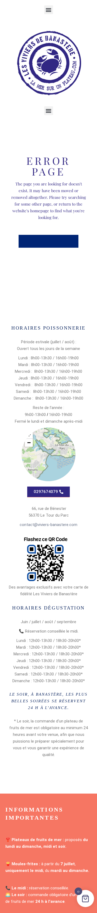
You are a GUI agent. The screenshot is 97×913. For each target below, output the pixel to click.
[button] (48, 9)
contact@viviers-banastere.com (48, 524)
